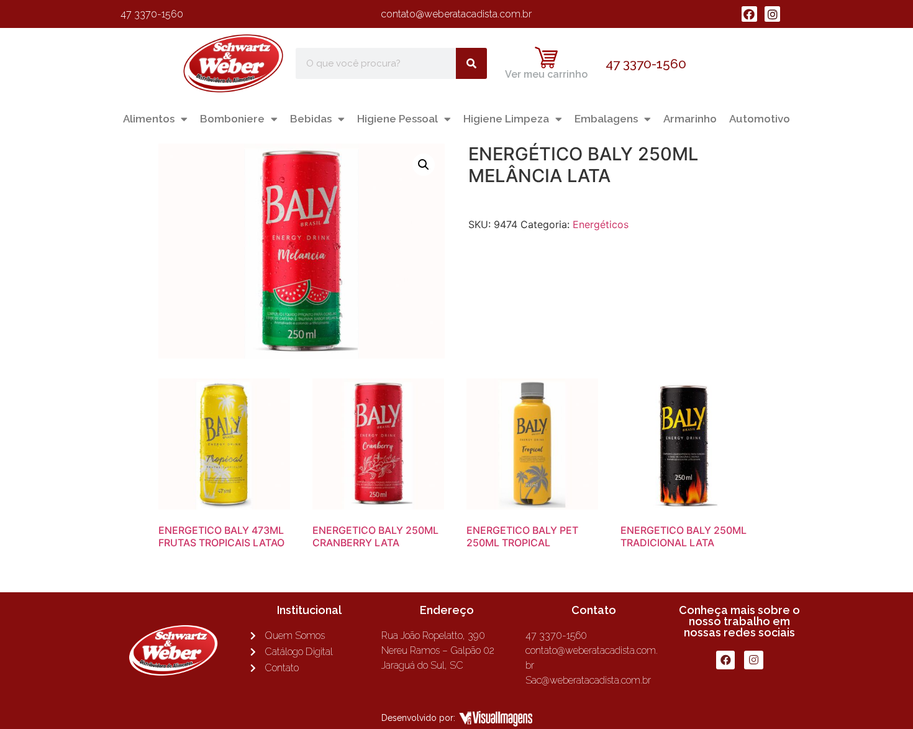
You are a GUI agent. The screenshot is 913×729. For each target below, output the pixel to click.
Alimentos (149, 118)
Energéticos (601, 224)
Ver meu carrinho (546, 74)
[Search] (471, 63)
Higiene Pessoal (397, 118)
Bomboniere (232, 118)
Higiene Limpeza (506, 118)
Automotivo (759, 118)
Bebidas (311, 118)
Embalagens (606, 118)
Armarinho (690, 118)
